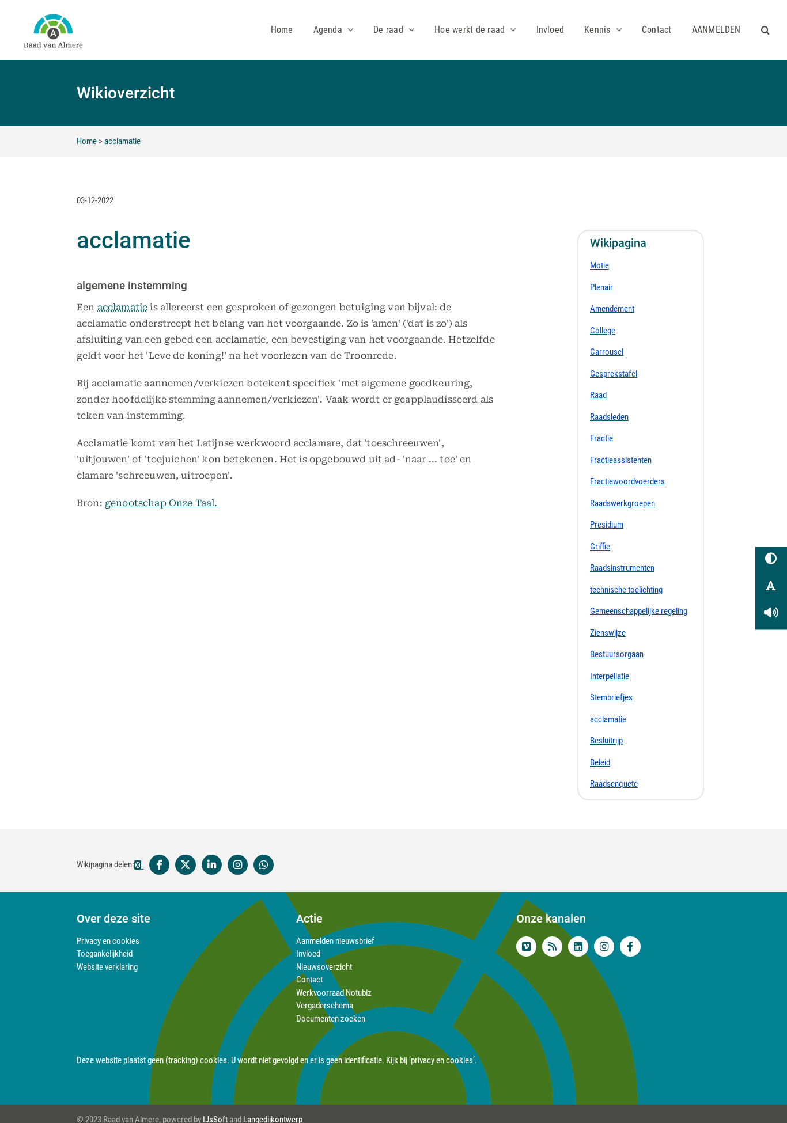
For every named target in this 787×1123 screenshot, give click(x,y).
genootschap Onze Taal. (161, 503)
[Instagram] (238, 865)
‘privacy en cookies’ (442, 1060)
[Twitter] (185, 865)
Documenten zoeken (330, 1019)
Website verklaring (107, 967)
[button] (765, 29)
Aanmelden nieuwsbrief (335, 941)
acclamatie (122, 141)
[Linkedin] (212, 865)
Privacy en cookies (108, 941)
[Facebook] (153, 865)
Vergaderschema (324, 1005)
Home (87, 141)
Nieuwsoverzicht (324, 967)
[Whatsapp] (264, 865)
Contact (309, 979)
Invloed (308, 954)
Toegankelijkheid (105, 954)
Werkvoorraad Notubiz (334, 993)
